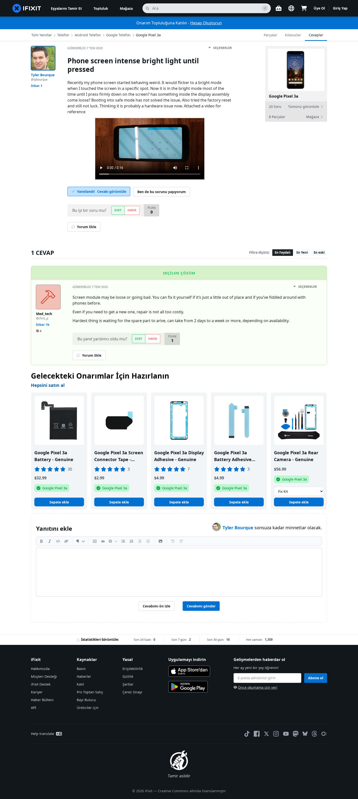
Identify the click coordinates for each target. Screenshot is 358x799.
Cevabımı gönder (201, 606)
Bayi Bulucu (86, 699)
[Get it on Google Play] (188, 687)
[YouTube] (286, 734)
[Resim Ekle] (160, 541)
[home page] (26, 8)
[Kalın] (41, 541)
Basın (81, 668)
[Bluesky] (305, 733)
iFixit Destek (40, 684)
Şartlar (127, 684)
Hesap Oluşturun (206, 23)
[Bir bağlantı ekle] (66, 541)
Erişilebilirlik (132, 668)
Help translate (42, 733)
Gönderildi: (85, 48)
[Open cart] (304, 8)
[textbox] (179, 572)
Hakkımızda (40, 668)
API (33, 707)
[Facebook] (257, 734)
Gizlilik (127, 676)
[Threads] (314, 734)
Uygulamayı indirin (187, 659)
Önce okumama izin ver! (257, 687)
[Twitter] (266, 734)
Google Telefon (118, 35)
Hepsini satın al (48, 385)
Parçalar (270, 35)
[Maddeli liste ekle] (123, 541)
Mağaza (126, 8)
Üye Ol (319, 8)
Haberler (84, 676)
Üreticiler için (88, 707)
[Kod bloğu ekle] (95, 541)
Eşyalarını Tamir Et (66, 8)
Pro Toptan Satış (90, 692)
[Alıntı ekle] (103, 541)
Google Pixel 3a (148, 35)
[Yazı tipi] (80, 541)
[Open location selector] (291, 8)
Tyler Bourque (238, 527)
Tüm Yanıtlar (41, 35)
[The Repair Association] (324, 734)
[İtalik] (50, 541)
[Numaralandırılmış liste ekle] (131, 541)
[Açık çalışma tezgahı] (278, 8)
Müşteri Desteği (44, 676)
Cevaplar (316, 35)
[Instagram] (276, 734)
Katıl (80, 684)
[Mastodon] (296, 734)
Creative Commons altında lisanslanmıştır (192, 791)
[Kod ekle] (58, 541)
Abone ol (315, 678)
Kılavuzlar (293, 35)
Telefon (63, 35)
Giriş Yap (340, 8)
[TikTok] (247, 734)
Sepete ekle (59, 502)
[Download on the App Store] (189, 671)
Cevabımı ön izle (156, 606)
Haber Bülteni (42, 699)
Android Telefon (88, 35)
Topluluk (101, 8)
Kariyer (37, 692)
